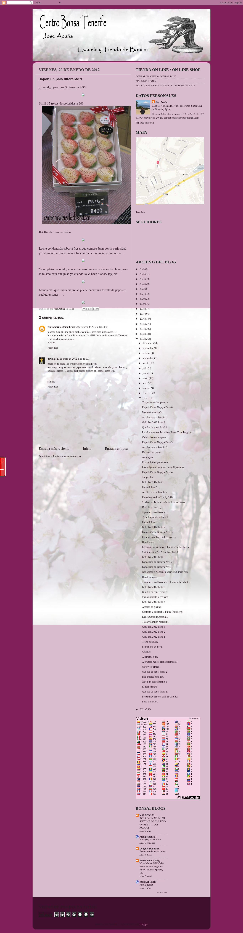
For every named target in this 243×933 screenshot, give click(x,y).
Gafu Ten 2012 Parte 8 (153, 482)
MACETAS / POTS (146, 80)
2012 (142, 338)
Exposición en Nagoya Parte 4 (157, 472)
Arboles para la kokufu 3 (154, 447)
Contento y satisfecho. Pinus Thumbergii (162, 611)
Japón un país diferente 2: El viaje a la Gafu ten (166, 582)
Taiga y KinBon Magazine (155, 621)
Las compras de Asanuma (155, 616)
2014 (142, 328)
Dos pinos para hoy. (152, 507)
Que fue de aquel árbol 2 (154, 671)
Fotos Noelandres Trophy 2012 (157, 497)
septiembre (148, 358)
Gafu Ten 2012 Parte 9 (153, 422)
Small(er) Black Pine (150, 839)
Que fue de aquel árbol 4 (154, 427)
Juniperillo (147, 477)
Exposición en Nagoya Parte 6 (157, 407)
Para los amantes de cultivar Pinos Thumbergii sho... (168, 432)
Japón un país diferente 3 (154, 512)
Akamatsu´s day (150, 656)
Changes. (146, 651)
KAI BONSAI (146, 815)
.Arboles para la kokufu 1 (155, 517)
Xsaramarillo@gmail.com (61, 326)
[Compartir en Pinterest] (97, 309)
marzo (146, 388)
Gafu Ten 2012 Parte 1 (153, 636)
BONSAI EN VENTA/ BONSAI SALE (156, 76)
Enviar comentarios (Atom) (67, 456)
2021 (142, 293)
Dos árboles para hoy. (153, 676)
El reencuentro (149, 686)
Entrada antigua (116, 448)
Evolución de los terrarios (152, 851)
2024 (142, 278)
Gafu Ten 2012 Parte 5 (153, 587)
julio (145, 368)
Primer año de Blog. (152, 646)
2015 (142, 323)
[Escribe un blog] (87, 309)
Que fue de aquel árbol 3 (154, 591)
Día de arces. (148, 542)
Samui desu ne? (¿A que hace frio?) (160, 551)
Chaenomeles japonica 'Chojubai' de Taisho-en (165, 547)
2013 (142, 333)
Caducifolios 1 (149, 522)
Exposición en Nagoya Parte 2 (157, 561)
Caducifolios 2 (149, 487)
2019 (142, 303)
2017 (142, 313)
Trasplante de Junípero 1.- (155, 402)
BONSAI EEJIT (148, 881)
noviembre (148, 348)
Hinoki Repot (146, 884)
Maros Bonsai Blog (149, 860)
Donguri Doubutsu (149, 848)
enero (146, 398)
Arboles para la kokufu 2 (154, 492)
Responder (52, 347)
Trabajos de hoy (150, 641)
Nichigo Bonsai (147, 836)
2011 (142, 709)
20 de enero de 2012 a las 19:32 (73, 358)
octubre (147, 353)
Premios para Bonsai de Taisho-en (159, 537)
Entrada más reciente (54, 448)
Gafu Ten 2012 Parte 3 (153, 626)
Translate (140, 212)
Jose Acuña (161, 102)
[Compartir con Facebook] (94, 309)
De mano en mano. (151, 452)
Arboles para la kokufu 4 (154, 417)
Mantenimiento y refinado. (155, 596)
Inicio (87, 448)
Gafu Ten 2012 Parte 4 (153, 601)
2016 (142, 318)
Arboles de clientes (151, 606)
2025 (142, 273)
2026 (142, 269)
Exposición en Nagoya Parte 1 (157, 566)
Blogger (144, 924)
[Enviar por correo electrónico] (84, 309)
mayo (146, 378)
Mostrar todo (162, 892)
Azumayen (147, 457)
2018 (142, 308)
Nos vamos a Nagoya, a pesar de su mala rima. (165, 571)
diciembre (148, 343)
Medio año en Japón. (152, 412)
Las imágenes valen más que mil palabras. (163, 467)
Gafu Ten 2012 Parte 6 (153, 556)
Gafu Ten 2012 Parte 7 (153, 527)
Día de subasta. (149, 577)
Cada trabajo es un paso (154, 437)
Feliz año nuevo (150, 701)
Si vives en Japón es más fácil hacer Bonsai (164, 502)
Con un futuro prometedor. (155, 462)
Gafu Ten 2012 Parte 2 (153, 631)
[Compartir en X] (91, 309)
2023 (142, 283)
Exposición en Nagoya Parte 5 (157, 442)
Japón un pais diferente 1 (154, 681)
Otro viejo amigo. (151, 666)
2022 (142, 288)
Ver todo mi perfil (145, 122)
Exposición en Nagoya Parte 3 (157, 532)
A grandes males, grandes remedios (159, 661)
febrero (147, 393)
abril (145, 383)
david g (51, 358)
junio (146, 373)
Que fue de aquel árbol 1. (155, 691)
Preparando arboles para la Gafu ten (160, 696)
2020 (142, 298)
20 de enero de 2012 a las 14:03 (92, 326)
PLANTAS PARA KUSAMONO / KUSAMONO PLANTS (166, 85)
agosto (146, 363)
